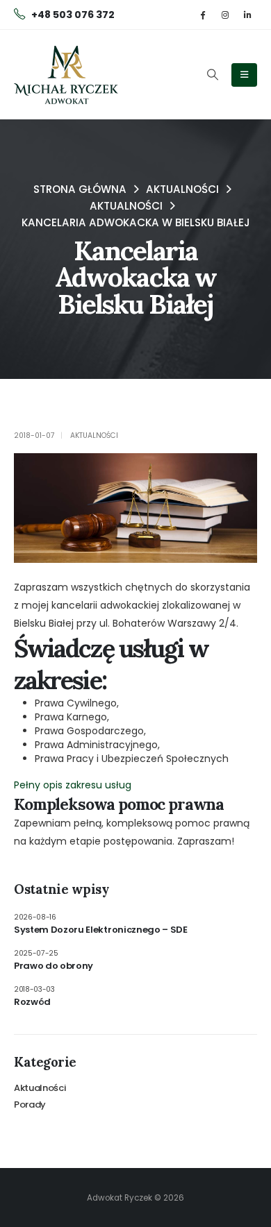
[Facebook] (202, 14)
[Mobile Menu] (244, 75)
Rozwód (32, 1001)
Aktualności (94, 435)
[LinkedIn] (247, 14)
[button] (212, 75)
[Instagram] (224, 14)
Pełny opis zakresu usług (72, 785)
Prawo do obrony (53, 965)
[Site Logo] (66, 75)
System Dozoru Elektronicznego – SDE (101, 929)
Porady (30, 1104)
